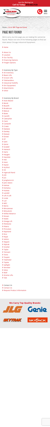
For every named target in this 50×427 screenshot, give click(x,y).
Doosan (7, 134)
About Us (7, 52)
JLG (5, 178)
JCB (5, 175)
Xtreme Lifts (8, 275)
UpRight (7, 265)
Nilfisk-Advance (10, 213)
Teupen (7, 257)
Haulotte (7, 157)
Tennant (7, 252)
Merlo (6, 206)
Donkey (6, 131)
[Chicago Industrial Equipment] (11, 13)
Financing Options (11, 60)
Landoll (6, 193)
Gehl (5, 142)
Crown (6, 126)
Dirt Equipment (10, 85)
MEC (5, 203)
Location (7, 55)
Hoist (6, 162)
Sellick (6, 239)
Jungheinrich (9, 180)
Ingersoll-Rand (9, 172)
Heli (5, 160)
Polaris (6, 226)
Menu (45, 13)
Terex (6, 255)
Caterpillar (8, 118)
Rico (5, 234)
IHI (5, 170)
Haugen (7, 154)
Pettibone (7, 224)
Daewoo (7, 129)
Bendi (6, 103)
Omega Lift (8, 221)
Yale (5, 278)
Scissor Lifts (8, 78)
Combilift (7, 124)
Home (4, 27)
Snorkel (7, 247)
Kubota (6, 190)
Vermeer (7, 267)
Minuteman (8, 208)
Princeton (7, 229)
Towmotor (8, 260)
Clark (6, 121)
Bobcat (6, 111)
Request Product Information (15, 290)
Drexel (6, 136)
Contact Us (8, 288)
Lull (5, 201)
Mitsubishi (8, 211)
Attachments (9, 88)
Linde (6, 198)
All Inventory (8, 73)
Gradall (6, 147)
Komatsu (7, 188)
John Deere (8, 183)
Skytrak (6, 244)
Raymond (7, 231)
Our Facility (8, 57)
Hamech (7, 149)
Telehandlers (9, 80)
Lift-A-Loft (7, 195)
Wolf (5, 272)
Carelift (6, 116)
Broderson (8, 108)
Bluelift (6, 106)
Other (6, 90)
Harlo (6, 152)
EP (5, 139)
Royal (6, 237)
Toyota (6, 262)
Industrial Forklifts (11, 83)
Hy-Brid (7, 167)
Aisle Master (8, 101)
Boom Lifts (8, 75)
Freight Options (10, 62)
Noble (6, 219)
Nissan (6, 216)
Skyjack (6, 242)
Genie (6, 144)
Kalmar (6, 185)
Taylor (6, 249)
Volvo (6, 270)
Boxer (6, 113)
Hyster (6, 165)
